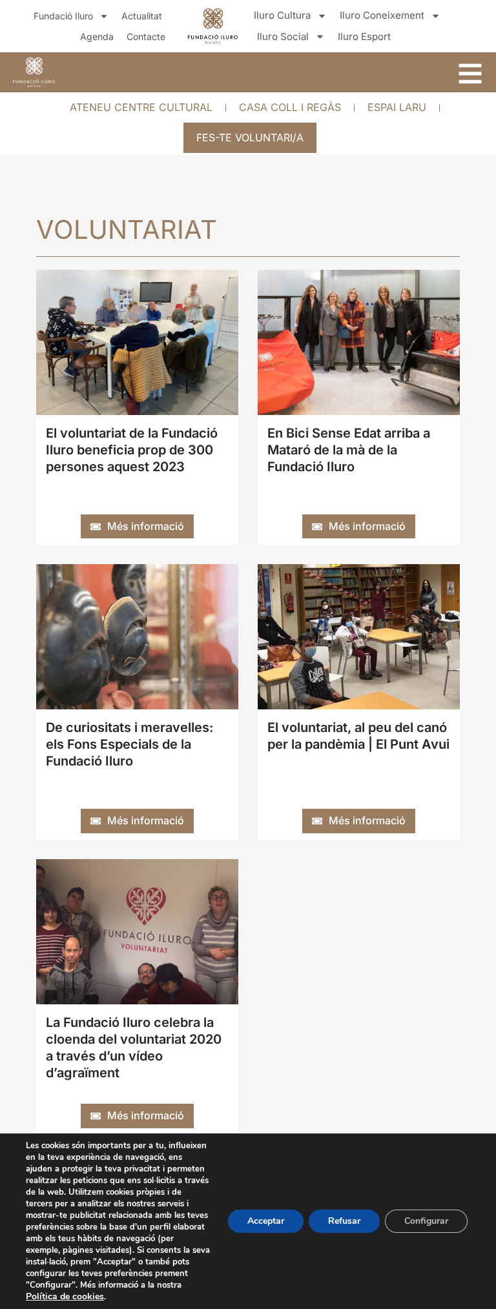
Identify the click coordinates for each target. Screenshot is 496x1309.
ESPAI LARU (396, 107)
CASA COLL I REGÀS (290, 107)
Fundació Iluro (63, 15)
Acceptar (265, 1221)
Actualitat (141, 15)
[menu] (470, 73)
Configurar (426, 1221)
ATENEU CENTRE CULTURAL (141, 107)
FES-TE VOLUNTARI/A (250, 137)
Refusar (344, 1221)
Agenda (97, 36)
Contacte (146, 36)
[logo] (34, 72)
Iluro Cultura (282, 15)
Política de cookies (65, 1296)
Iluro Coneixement (382, 15)
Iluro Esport (364, 36)
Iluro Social (283, 36)
